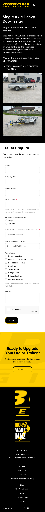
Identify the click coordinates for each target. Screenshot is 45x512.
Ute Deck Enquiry (22, 489)
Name (8, 165)
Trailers (22, 474)
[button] (40, 5)
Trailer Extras (10, 253)
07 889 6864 (23, 454)
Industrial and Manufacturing (23, 479)
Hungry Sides (13, 273)
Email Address (11, 200)
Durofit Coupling (15, 256)
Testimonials (22, 497)
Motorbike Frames (15, 279)
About (22, 493)
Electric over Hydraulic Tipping (20, 259)
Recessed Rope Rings (16, 263)
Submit (12, 320)
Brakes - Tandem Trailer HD (15, 241)
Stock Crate (13, 266)
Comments (9, 291)
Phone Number (10, 188)
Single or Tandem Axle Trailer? (17, 217)
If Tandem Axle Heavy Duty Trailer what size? (22, 230)
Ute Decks (22, 470)
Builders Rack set (15, 276)
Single (10, 220)
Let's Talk (20, 370)
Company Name (11, 177)
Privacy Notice (7, 508)
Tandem (11, 224)
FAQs (22, 501)
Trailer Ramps (14, 269)
